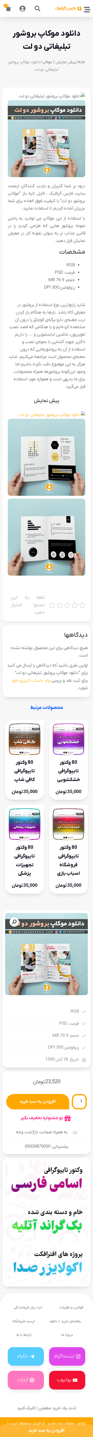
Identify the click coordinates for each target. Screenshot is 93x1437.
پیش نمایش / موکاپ (59, 62)
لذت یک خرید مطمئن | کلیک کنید (46, 1408)
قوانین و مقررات (71, 1307)
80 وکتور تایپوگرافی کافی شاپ (24, 771)
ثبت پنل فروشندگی (28, 1307)
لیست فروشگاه (23, 1321)
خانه (81, 62)
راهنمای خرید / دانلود (65, 1321)
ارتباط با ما (23, 1335)
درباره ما (67, 1335)
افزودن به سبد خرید (38, 1102)
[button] (37, 8)
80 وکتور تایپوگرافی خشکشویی (68, 771)
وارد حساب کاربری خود (30, 680)
